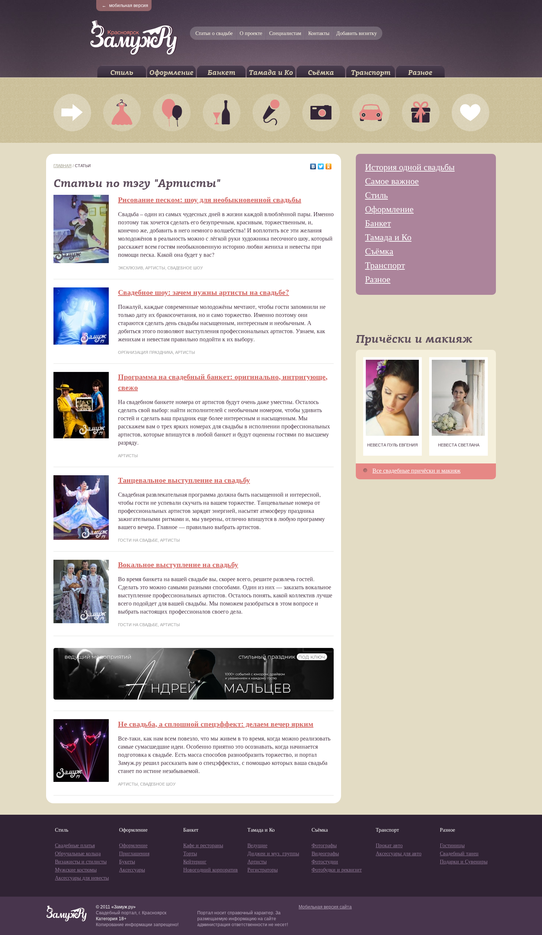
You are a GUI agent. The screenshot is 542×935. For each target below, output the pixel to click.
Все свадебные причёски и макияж (416, 470)
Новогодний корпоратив (210, 869)
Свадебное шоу (185, 268)
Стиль (121, 72)
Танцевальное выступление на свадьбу (184, 480)
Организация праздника (145, 352)
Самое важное (392, 181)
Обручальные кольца (78, 853)
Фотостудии (325, 861)
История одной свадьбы (410, 167)
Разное (420, 72)
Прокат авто (389, 845)
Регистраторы (262, 869)
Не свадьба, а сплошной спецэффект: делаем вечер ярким (215, 723)
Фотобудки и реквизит (337, 869)
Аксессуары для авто (398, 853)
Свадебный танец (459, 853)
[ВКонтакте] (313, 166)
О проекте (251, 33)
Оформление (171, 72)
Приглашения (134, 853)
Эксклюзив (130, 268)
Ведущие (257, 845)
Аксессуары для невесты (82, 877)
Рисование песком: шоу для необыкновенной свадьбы (209, 199)
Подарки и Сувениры (463, 861)
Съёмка (321, 72)
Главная (62, 165)
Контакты (318, 33)
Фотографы (324, 845)
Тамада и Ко (271, 72)
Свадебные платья (75, 845)
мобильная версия (125, 5)
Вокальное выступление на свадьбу (178, 564)
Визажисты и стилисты (81, 861)
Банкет (221, 72)
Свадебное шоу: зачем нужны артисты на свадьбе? (203, 292)
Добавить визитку (356, 33)
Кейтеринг (194, 861)
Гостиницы (452, 845)
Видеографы (325, 853)
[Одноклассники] (329, 166)
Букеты (127, 861)
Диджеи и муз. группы (273, 853)
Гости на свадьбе (138, 540)
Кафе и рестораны (203, 845)
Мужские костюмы (76, 869)
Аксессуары (132, 869)
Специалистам (285, 33)
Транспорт (370, 72)
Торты (190, 853)
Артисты (155, 268)
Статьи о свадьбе (214, 33)
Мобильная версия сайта (325, 907)
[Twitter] (321, 166)
